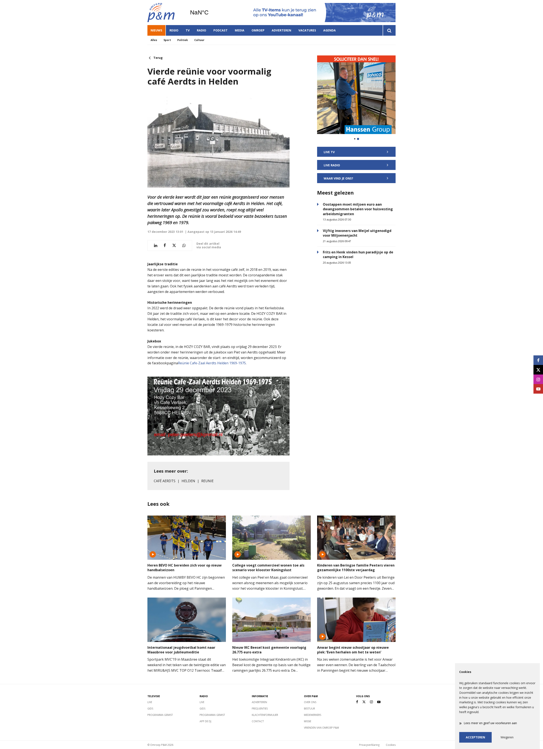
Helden (188, 481)
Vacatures (307, 30)
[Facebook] (357, 702)
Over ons (310, 702)
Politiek (182, 40)
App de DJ (205, 721)
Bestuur (309, 708)
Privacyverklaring (369, 745)
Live (149, 702)
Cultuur (199, 40)
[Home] (165, 12)
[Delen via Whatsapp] (184, 245)
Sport (167, 40)
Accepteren (475, 737)
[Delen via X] (174, 245)
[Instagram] (371, 702)
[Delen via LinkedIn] (155, 245)
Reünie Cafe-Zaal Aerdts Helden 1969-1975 (212, 363)
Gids (150, 708)
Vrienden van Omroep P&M (321, 727)
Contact (258, 721)
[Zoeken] (389, 30)
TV (188, 30)
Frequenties (260, 708)
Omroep (258, 30)
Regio (173, 30)
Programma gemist (160, 715)
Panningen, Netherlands (210, 12)
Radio (201, 30)
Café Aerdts (164, 481)
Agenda (329, 30)
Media (239, 30)
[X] (364, 702)
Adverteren (281, 30)
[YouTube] (379, 702)
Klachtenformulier (265, 715)
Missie (307, 721)
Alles (154, 40)
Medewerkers (312, 715)
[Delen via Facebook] (164, 245)
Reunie (207, 481)
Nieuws (156, 30)
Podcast (220, 30)
